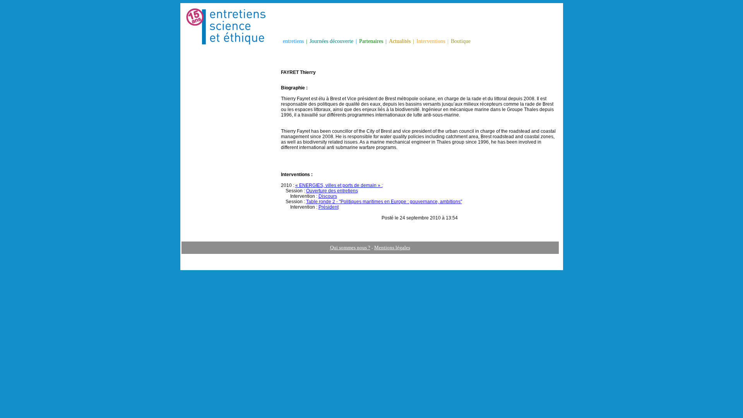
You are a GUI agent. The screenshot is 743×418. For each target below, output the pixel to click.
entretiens (293, 41)
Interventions (430, 41)
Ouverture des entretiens (332, 191)
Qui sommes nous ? (350, 247)
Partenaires (371, 41)
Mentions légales (392, 247)
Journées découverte (331, 41)
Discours (327, 196)
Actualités (400, 41)
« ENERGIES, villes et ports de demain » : (339, 185)
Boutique (461, 41)
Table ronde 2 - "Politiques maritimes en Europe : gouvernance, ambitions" (384, 201)
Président (328, 207)
